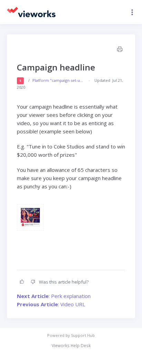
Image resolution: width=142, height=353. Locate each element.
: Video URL (51, 304)
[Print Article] (119, 50)
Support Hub (83, 335)
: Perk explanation (54, 296)
